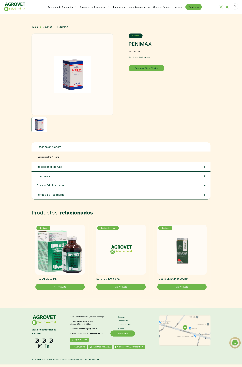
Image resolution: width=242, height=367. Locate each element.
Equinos (111, 228)
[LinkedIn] (47, 346)
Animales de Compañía (60, 7)
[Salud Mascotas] (37, 340)
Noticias (178, 7)
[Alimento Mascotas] (44, 340)
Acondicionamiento (139, 7)
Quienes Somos (161, 7)
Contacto (194, 7)
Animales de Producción (93, 7)
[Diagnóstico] (40, 346)
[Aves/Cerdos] (51, 340)
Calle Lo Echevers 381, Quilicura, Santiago (87, 317)
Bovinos (135, 36)
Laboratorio (119, 7)
